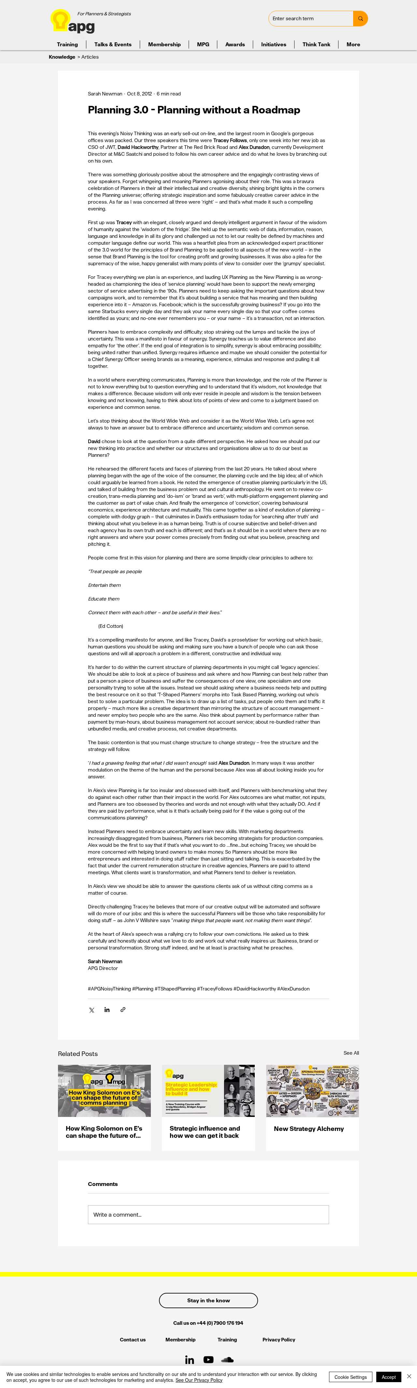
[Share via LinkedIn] (107, 1009)
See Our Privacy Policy (199, 1380)
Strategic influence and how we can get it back (205, 1132)
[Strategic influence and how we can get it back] (208, 1091)
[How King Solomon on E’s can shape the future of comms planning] (104, 1091)
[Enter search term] (360, 18)
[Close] (409, 1377)
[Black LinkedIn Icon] (189, 1359)
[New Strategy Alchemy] (312, 1091)
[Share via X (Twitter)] (91, 1009)
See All (351, 1053)
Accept (389, 1377)
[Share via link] (123, 1009)
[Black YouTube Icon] (208, 1359)
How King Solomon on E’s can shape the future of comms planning (104, 1132)
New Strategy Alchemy (309, 1128)
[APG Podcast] (227, 1359)
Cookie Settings (351, 1377)
